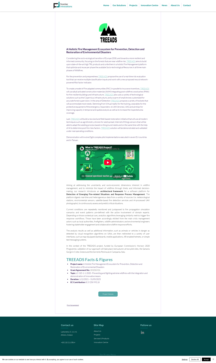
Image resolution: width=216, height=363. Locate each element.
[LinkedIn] (142, 332)
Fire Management (73, 305)
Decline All (195, 359)
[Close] (213, 359)
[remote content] (108, 163)
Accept (206, 359)
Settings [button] (185, 359)
